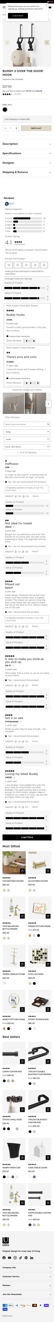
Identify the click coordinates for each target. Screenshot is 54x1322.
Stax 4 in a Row (35, 974)
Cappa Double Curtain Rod (39, 1214)
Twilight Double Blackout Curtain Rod (39, 1073)
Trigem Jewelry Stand (14, 974)
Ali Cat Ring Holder (38, 881)
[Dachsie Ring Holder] (14, 862)
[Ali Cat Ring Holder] (39, 862)
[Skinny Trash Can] (14, 1149)
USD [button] (51, 2)
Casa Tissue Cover (37, 1167)
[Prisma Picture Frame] (39, 908)
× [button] (46, 4)
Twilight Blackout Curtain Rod (37, 1121)
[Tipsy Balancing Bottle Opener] (14, 908)
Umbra (10, 1316)
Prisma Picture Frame (39, 926)
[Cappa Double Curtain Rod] (39, 1194)
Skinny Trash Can (11, 1167)
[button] (50, 7)
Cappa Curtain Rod (12, 1071)
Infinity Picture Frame (14, 1019)
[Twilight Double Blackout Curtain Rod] (39, 1053)
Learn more (18, 16)
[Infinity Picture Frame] (14, 1001)
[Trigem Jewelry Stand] (14, 956)
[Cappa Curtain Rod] (14, 1053)
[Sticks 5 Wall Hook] (14, 1101)
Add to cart (36, 128)
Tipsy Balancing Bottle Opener (11, 927)
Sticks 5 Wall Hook (12, 1119)
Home (4, 14)
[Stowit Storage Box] (39, 1001)
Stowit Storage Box (38, 1019)
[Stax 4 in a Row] (39, 956)
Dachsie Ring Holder (13, 881)
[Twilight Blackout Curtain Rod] (39, 1101)
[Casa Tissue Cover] (39, 1149)
